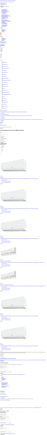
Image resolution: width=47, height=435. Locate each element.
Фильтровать (2, 143)
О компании (3, 39)
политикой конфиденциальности (21, 374)
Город (1, 418)
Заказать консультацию (3, 412)
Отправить (2, 373)
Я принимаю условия (7, 424)
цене (2, 146)
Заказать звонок (2, 44)
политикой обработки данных (37, 407)
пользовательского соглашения (10, 424)
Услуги (3, 37)
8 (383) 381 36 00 (7, 6)
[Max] (0, 7)
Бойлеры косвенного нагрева (5, 11)
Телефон (1, 416)
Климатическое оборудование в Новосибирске (10, 0)
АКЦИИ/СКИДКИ (4, 9)
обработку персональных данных (8, 374)
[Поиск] (1, 7)
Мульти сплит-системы (5, 16)
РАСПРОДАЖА (4, 26)
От (0, 133)
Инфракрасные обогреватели (5, 20)
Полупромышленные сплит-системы (6, 80)
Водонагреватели (4, 70)
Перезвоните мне (2, 434)
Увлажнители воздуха (4, 12)
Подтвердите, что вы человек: (4, 369)
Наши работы (3, 29)
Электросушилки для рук (5, 17)
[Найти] (8, 410)
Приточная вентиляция (5, 10)
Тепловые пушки (4, 22)
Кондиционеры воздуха (5, 64)
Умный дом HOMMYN (5, 25)
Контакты (3, 31)
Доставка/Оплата (4, 30)
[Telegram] (0, 43)
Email (1, 417)
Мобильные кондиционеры (5, 15)
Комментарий (2, 419)
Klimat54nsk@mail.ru (2, 398)
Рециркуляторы (4, 13)
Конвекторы (3, 18)
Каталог (1, 27)
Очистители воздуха (4, 14)
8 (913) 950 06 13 (2, 6)
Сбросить (5, 143)
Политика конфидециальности (4, 396)
